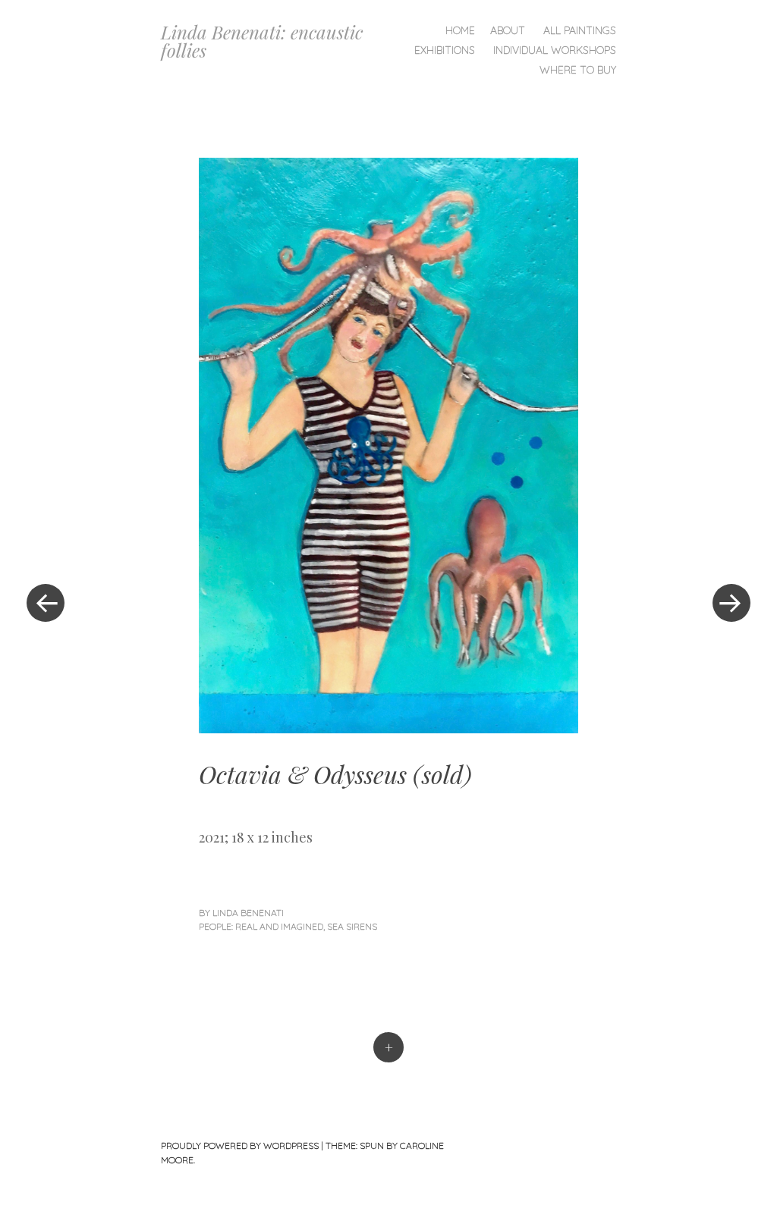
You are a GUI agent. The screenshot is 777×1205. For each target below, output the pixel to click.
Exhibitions (444, 50)
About (507, 30)
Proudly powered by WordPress (240, 1145)
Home (460, 30)
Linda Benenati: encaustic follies (262, 41)
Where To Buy (577, 70)
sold (442, 774)
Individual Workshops (554, 50)
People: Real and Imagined (261, 926)
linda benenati (248, 912)
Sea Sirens (352, 926)
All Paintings (579, 30)
